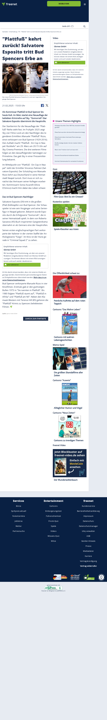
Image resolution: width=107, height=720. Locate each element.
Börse (18, 506)
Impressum (88, 516)
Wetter (19, 526)
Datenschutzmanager (88, 526)
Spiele (53, 526)
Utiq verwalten (88, 531)
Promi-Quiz (53, 521)
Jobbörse (18, 521)
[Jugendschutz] (53, 588)
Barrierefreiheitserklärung (88, 511)
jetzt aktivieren (13, 265)
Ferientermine (18, 516)
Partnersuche (19, 531)
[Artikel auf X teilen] (47, 105)
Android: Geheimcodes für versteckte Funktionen (69, 161)
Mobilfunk (64, 3)
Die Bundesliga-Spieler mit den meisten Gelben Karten (68, 144)
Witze (53, 541)
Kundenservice (88, 506)
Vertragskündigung (88, 561)
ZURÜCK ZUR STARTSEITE (35, 318)
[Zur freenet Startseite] (8, 3)
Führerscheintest (53, 516)
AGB (88, 536)
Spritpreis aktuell (18, 511)
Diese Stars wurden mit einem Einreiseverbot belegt (70, 132)
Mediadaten (88, 551)
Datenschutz (88, 521)
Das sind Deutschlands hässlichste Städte (67, 155)
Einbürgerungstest (53, 511)
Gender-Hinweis (88, 541)
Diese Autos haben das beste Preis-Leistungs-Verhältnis (68, 138)
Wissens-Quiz (53, 536)
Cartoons (53, 506)
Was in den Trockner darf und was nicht (66, 149)
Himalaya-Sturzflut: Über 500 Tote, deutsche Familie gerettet (70, 126)
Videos (54, 531)
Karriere (88, 556)
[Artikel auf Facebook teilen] (42, 105)
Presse (88, 546)
